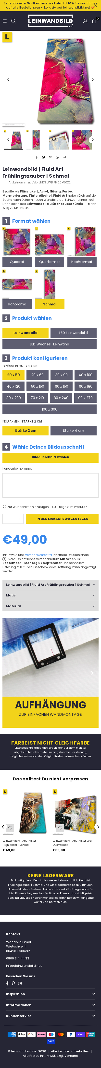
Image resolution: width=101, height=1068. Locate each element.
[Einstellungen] (85, 21)
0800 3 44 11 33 (17, 958)
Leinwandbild (25, 332)
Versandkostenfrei (38, 555)
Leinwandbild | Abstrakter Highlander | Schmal (19, 843)
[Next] (92, 79)
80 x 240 (61, 397)
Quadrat (17, 261)
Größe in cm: (20, 366)
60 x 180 (85, 386)
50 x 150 (37, 386)
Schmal (50, 304)
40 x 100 (85, 375)
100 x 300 (49, 409)
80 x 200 (13, 397)
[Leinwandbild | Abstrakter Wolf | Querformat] (76, 812)
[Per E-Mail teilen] (64, 158)
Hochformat (81, 261)
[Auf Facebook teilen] (37, 158)
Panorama (17, 304)
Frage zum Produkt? (72, 507)
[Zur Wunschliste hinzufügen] (10, 828)
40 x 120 (13, 386)
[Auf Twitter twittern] (44, 158)
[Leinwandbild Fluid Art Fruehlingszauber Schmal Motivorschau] (36, 140)
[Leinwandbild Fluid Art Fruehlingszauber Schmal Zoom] (82, 140)
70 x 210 (37, 397)
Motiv (11, 595)
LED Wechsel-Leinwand (49, 344)
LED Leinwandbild (73, 332)
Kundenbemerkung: (17, 469)
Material (13, 606)
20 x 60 (37, 375)
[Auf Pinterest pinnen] (50, 158)
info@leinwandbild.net (24, 965)
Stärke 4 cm (73, 430)
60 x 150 (61, 386)
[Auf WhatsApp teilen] (57, 158)
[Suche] (13, 21)
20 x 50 (13, 375)
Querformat (49, 261)
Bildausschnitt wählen (50, 457)
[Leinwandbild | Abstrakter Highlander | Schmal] (26, 812)
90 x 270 (85, 397)
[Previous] (8, 79)
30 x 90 (61, 375)
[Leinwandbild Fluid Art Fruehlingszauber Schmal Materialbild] (59, 140)
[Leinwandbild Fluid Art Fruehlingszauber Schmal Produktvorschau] (13, 139)
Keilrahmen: (22, 421)
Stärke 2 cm (25, 430)
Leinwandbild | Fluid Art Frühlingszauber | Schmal (48, 584)
